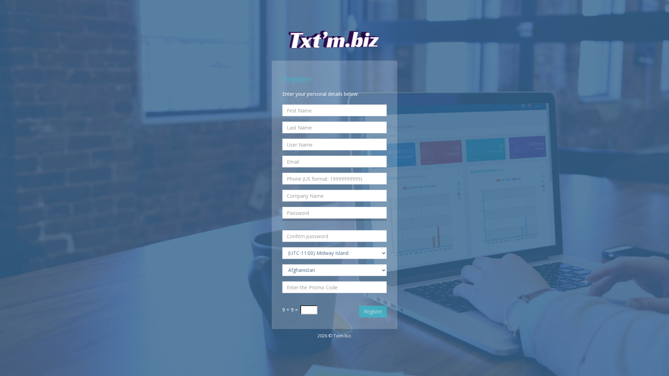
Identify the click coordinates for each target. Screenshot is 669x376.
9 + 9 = (290, 309)
